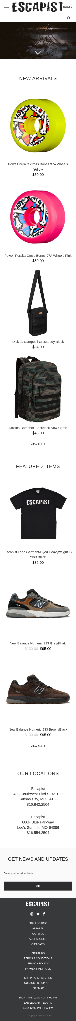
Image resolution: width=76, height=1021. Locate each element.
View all (36, 444)
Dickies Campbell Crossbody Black (38, 342)
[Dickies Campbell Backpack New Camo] (38, 389)
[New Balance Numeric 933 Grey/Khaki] (38, 605)
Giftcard (38, 944)
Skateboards (38, 923)
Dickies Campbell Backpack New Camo (38, 428)
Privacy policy (38, 963)
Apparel (38, 928)
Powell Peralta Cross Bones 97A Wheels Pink (38, 255)
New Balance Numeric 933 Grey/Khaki (38, 643)
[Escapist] (38, 7)
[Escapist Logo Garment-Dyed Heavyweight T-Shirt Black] (38, 513)
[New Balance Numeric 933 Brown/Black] (38, 691)
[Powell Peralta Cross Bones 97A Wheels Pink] (38, 217)
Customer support (38, 982)
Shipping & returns (38, 977)
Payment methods (38, 968)
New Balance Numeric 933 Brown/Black (38, 729)
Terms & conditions (38, 958)
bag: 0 (67, 6)
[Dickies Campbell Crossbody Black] (38, 303)
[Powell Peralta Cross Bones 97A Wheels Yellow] (38, 125)
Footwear (38, 933)
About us (38, 953)
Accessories (38, 938)
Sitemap (38, 988)
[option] (38, 40)
